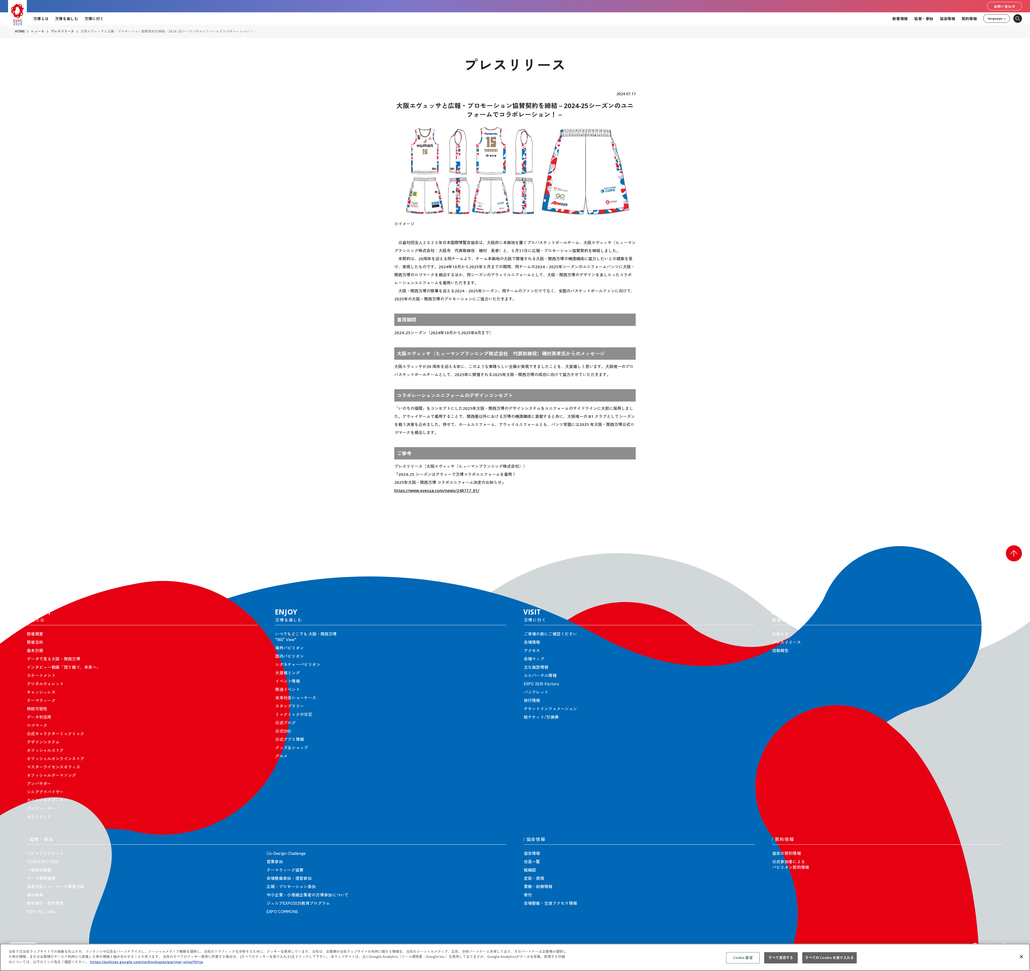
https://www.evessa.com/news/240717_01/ (436, 490)
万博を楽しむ (66, 18)
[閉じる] (1021, 957)
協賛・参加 (923, 18)
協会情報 (947, 18)
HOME (20, 31)
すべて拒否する (780, 957)
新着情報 (900, 18)
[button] (1014, 553)
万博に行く (94, 18)
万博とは (41, 18)
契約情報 (969, 18)
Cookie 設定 (743, 957)
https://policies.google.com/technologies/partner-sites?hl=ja (146, 961)
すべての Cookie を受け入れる (829, 957)
